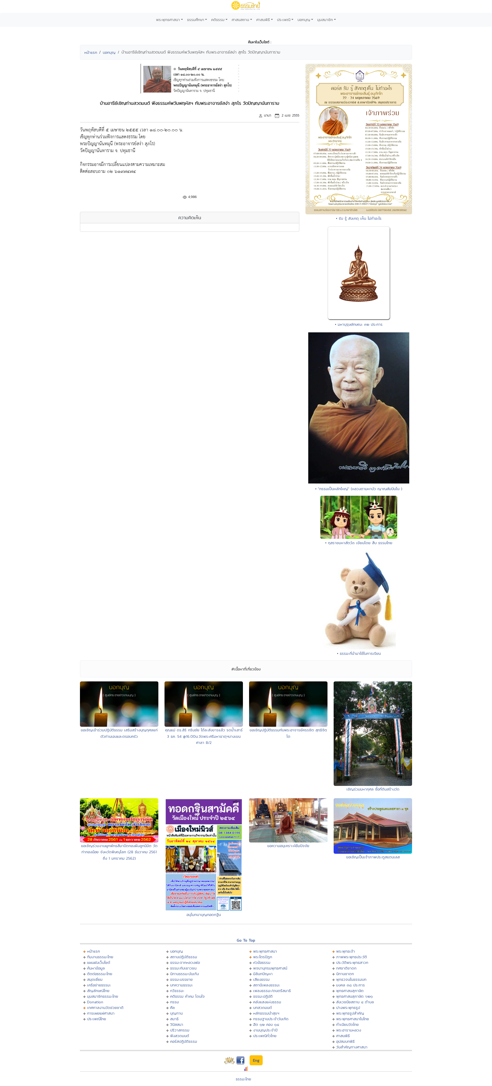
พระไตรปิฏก (262, 957)
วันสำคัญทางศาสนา (351, 1047)
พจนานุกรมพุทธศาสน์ (270, 968)
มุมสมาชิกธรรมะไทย (102, 996)
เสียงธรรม (261, 979)
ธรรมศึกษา (195, 19)
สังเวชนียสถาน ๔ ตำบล (355, 1002)
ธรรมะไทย (243, 1079)
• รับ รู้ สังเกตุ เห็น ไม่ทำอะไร (359, 218)
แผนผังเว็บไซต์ (98, 962)
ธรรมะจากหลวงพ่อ (185, 962)
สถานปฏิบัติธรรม (183, 957)
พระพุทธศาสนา (168, 19)
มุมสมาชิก (325, 19)
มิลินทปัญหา (263, 973)
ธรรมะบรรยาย (181, 979)
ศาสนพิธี (263, 19)
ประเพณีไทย (96, 1018)
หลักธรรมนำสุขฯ (266, 1013)
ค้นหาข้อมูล (96, 968)
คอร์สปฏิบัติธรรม (183, 1041)
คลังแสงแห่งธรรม (267, 1002)
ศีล (172, 1007)
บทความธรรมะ (181, 985)
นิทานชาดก (345, 973)
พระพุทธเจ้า (345, 951)
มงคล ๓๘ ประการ (350, 985)
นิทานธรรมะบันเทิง (184, 973)
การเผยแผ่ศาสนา (101, 1013)
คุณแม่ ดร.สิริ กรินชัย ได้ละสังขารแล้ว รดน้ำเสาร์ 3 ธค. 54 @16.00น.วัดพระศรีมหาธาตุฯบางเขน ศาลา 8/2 (204, 736)
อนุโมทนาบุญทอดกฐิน (204, 914)
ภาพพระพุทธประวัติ (351, 957)
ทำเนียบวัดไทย (347, 1024)
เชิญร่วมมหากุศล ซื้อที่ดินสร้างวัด (372, 789)
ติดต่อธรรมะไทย (99, 973)
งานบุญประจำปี (265, 1030)
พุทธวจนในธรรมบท (351, 979)
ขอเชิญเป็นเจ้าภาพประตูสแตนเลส (373, 857)
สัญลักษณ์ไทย (98, 990)
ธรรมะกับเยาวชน (183, 968)
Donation (95, 1002)
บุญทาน (176, 1013)
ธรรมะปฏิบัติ (263, 996)
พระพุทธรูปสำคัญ (350, 1013)
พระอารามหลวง (348, 1030)
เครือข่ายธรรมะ (99, 985)
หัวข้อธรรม (261, 962)
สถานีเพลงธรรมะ (266, 985)
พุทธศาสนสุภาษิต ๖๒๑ (354, 996)
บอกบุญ (304, 19)
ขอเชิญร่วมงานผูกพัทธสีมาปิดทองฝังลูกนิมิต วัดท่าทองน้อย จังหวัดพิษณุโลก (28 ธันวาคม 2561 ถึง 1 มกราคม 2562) (119, 852)
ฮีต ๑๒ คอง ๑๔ (266, 1024)
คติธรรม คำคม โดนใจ (187, 996)
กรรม (174, 1002)
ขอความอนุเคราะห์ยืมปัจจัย (288, 845)
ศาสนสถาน (240, 19)
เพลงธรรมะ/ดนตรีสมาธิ (272, 990)
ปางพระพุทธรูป (348, 1007)
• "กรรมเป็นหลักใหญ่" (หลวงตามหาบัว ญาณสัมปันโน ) (358, 488)
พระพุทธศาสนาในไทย (352, 1018)
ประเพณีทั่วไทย (264, 1035)
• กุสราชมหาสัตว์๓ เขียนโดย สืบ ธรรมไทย (358, 542)
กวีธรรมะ (177, 990)
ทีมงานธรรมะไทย (100, 957)
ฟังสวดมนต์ (179, 1035)
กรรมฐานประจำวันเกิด (271, 1018)
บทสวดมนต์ (262, 1007)
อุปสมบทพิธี (345, 1041)
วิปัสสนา (176, 1024)
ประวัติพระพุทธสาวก (352, 962)
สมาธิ (174, 1018)
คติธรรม (217, 19)
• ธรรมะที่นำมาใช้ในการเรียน (359, 653)
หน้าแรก (90, 52)
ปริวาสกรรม (179, 1030)
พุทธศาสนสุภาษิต (350, 990)
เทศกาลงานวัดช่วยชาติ (105, 1007)
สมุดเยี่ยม (94, 979)
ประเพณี (283, 19)
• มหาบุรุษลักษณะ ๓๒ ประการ (359, 324)
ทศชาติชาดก (346, 968)
